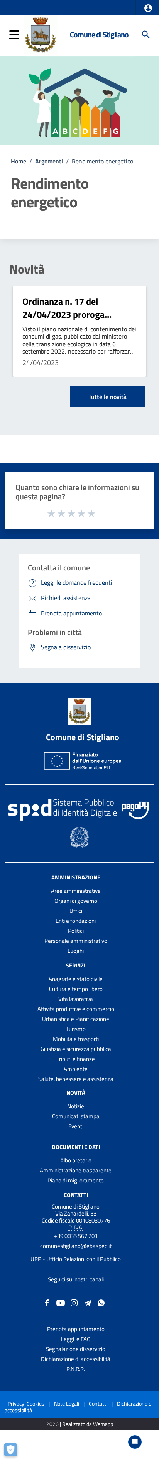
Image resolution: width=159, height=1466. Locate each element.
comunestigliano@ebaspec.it (76, 1245)
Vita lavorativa (75, 998)
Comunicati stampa (76, 1116)
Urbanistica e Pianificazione (75, 1018)
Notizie (75, 1106)
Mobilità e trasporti (76, 1038)
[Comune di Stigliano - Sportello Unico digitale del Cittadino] (41, 33)
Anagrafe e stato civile (76, 978)
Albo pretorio (75, 1160)
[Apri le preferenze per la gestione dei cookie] (13, 1452)
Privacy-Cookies (26, 1403)
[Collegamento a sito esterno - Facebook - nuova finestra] (47, 1302)
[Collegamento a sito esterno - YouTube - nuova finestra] (60, 1302)
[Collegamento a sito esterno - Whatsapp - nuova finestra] (101, 1302)
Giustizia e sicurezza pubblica (76, 1048)
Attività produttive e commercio (75, 1008)
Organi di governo (75, 900)
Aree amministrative (76, 890)
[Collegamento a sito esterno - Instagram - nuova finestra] (74, 1302)
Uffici (75, 910)
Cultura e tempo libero (76, 988)
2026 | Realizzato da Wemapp (79, 1424)
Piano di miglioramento (75, 1180)
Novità (26, 269)
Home (18, 161)
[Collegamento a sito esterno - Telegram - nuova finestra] (87, 1302)
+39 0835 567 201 (76, 1235)
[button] (148, 8)
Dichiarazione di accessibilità (75, 1358)
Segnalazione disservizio (75, 1348)
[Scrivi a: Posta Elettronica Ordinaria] (76, 1252)
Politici (76, 930)
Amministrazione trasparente (76, 1170)
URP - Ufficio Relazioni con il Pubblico (75, 1258)
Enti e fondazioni (76, 920)
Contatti (76, 1194)
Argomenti (49, 161)
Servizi (75, 965)
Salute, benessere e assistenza (75, 1078)
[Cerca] (145, 34)
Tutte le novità (107, 396)
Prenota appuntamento (76, 1328)
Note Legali (66, 1403)
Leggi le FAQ (76, 1338)
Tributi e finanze (75, 1058)
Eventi (75, 1126)
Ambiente (76, 1068)
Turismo (76, 1028)
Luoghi (76, 950)
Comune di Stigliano (99, 34)
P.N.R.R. (75, 1368)
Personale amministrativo (75, 940)
